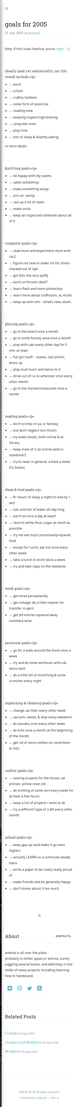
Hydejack (41, 1098)
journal (34, 33)
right (59, 49)
